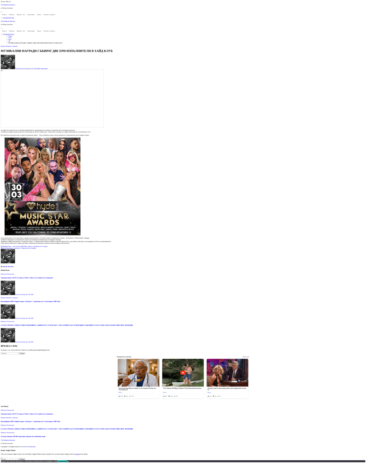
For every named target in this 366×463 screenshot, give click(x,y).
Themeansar (31, 446)
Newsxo (23, 446)
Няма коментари (42, 68)
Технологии (10, 274)
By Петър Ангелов (21, 68)
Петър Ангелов (8, 266)
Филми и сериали (49, 14)
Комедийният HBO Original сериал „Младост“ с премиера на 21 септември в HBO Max (30, 301)
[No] (68, 461)
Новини (11, 14)
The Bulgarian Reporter (8, 5)
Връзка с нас (21, 14)
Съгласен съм (62, 461)
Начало (4, 14)
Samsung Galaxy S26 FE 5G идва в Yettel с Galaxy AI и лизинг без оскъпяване (27, 278)
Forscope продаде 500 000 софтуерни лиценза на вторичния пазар (23, 436)
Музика (3, 46)
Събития (14, 46)
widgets (77, 454)
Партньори (31, 14)
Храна (39, 14)
